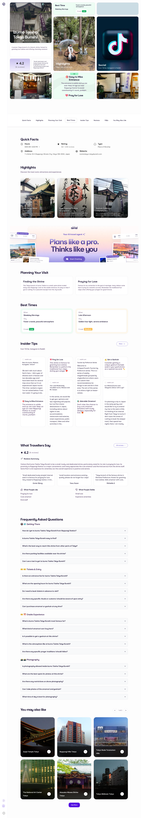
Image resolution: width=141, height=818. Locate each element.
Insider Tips (84, 120)
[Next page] (126, 710)
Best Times (71, 120)
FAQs (106, 120)
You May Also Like (119, 120)
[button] (23, 40)
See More (74, 805)
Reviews (97, 120)
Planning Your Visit (55, 120)
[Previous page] (115, 710)
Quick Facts (26, 120)
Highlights (39, 120)
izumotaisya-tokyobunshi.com (91, 154)
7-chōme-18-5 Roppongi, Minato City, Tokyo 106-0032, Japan (47, 154)
